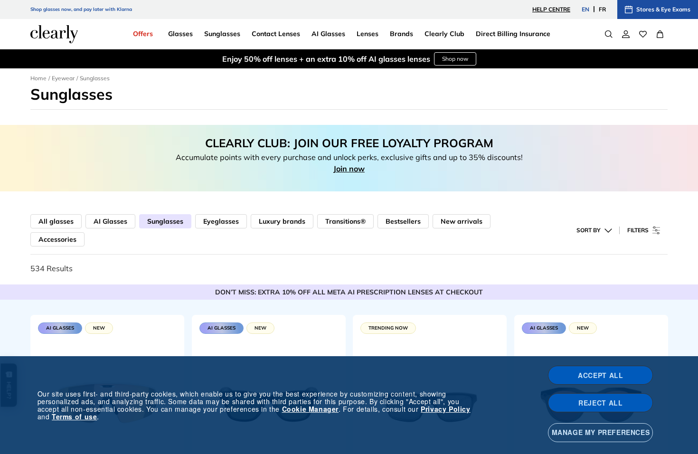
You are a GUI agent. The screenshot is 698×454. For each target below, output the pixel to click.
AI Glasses (110, 221)
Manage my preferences (601, 432)
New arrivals (461, 221)
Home (38, 78)
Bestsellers (403, 221)
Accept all (600, 375)
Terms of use (74, 416)
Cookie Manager (310, 409)
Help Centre (551, 9)
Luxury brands (282, 221)
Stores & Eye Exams (663, 9)
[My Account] (625, 34)
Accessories (57, 239)
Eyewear (63, 78)
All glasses (56, 221)
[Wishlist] (643, 34)
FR (602, 9)
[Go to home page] (54, 34)
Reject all (600, 402)
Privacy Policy (445, 409)
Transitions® (345, 221)
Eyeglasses (221, 221)
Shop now (455, 58)
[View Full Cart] (660, 34)
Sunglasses (165, 221)
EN (585, 9)
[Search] (608, 34)
